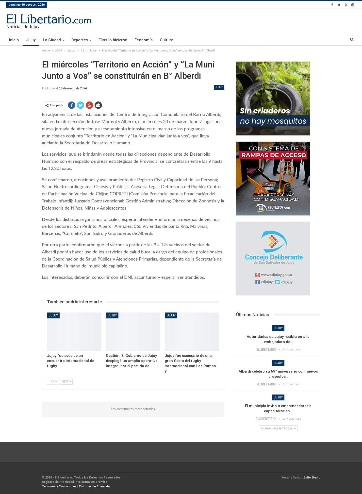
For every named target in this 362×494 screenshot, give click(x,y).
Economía (143, 40)
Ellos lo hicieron (113, 40)
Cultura (166, 40)
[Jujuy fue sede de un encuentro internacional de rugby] (74, 332)
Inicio (14, 40)
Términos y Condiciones (59, 486)
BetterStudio (312, 477)
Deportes (79, 40)
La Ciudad (52, 40)
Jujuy (31, 40)
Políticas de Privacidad (95, 486)
